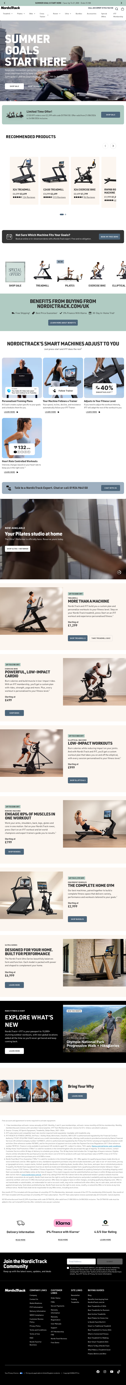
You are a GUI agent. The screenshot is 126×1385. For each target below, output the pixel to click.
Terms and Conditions (38, 1330)
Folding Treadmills (75, 1300)
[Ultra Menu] (70, 13)
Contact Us (34, 1299)
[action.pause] (119, 572)
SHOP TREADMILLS (36, 86)
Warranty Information (55, 1311)
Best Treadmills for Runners (98, 1310)
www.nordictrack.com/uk (31, 1174)
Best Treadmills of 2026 (97, 1306)
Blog (89, 1295)
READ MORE (20, 1240)
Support (54, 1328)
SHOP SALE (14, 86)
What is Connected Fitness (98, 1334)
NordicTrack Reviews (59, 1338)
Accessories (91, 13)
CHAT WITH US (110, 488)
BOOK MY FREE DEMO (109, 237)
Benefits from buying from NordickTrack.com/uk (98, 1300)
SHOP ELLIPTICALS (78, 780)
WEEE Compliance (37, 1315)
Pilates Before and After (97, 1354)
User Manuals (56, 1324)
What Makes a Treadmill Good (99, 1350)
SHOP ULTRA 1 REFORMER (17, 549)
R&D (31, 1338)
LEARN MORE (14, 985)
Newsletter (75, 1295)
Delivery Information (38, 1311)
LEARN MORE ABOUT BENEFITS (63, 323)
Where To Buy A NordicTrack (98, 1346)
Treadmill (6, 13)
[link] (10, 7)
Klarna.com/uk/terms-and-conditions (106, 1146)
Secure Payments (57, 1306)
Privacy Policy (35, 1326)
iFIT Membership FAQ (57, 1333)
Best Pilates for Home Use (98, 1318)
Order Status (55, 1298)
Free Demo (55, 1342)
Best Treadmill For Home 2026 (99, 1330)
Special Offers (104, 15)
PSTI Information (36, 1307)
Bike (31, 13)
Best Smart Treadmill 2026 (98, 1342)
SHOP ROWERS (14, 852)
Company (33, 1295)
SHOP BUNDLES (77, 919)
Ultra (67, 13)
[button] (116, 9)
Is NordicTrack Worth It (96, 1322)
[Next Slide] (121, 3)
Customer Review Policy (36, 1320)
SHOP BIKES (14, 713)
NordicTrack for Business (35, 1343)
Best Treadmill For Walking (98, 1338)
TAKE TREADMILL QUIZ (101, 638)
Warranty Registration (55, 1318)
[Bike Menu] (34, 13)
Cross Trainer (42, 15)
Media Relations (36, 1303)
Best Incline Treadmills (97, 1314)
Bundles (79, 13)
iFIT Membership (118, 15)
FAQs (53, 1302)
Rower (55, 13)
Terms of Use (35, 1334)
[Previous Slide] (4, 3)
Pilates (20, 13)
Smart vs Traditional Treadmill (99, 1326)
